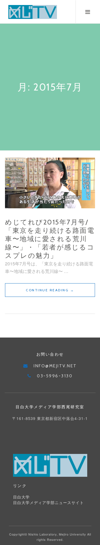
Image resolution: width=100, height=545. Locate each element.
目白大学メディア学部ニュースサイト (48, 502)
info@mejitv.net (55, 365)
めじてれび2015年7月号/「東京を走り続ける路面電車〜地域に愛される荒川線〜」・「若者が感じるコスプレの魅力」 (49, 239)
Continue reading (56, 292)
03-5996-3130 (54, 375)
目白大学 (21, 497)
